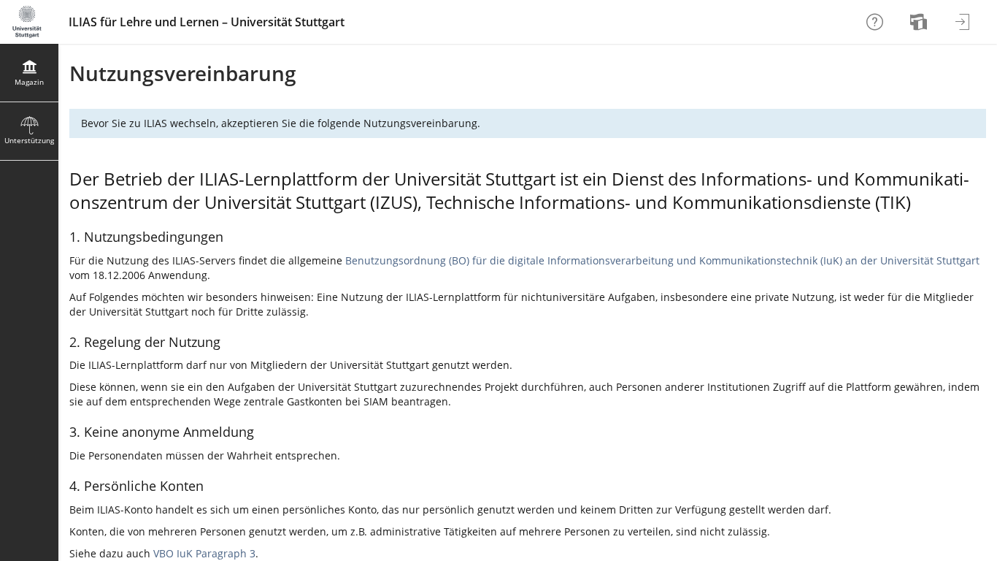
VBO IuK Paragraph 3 (204, 553)
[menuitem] (920, 22)
